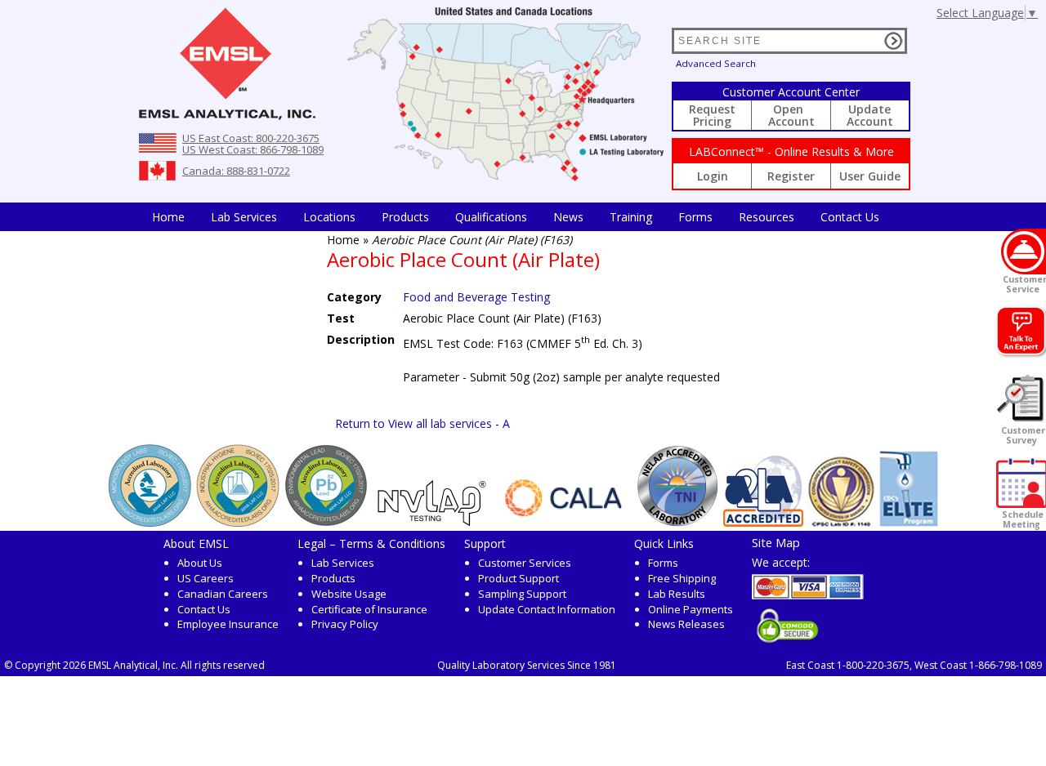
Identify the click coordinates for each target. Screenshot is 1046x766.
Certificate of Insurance (369, 609)
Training (631, 217)
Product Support (518, 578)
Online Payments (690, 609)
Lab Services (342, 562)
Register (791, 176)
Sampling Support (522, 593)
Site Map (776, 542)
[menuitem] (168, 217)
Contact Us (849, 217)
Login (712, 176)
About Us (199, 562)
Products (405, 217)
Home (168, 217)
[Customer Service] (1023, 251)
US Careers (205, 578)
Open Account (791, 115)
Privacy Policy (344, 624)
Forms (695, 217)
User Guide (870, 176)
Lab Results (676, 593)
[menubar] (515, 217)
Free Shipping (682, 578)
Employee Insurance (228, 624)
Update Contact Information (546, 609)
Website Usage (349, 593)
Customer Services (524, 562)
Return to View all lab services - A (422, 423)
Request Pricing (712, 115)
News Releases (686, 624)
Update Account (870, 115)
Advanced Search (716, 63)
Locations (329, 217)
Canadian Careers (222, 593)
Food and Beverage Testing (476, 297)
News (568, 217)
